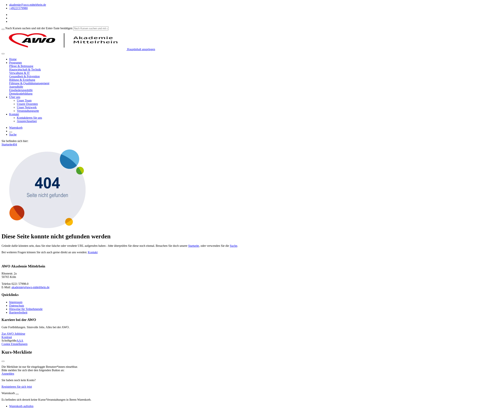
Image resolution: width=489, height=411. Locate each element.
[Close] (17, 394)
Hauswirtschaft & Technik (25, 69)
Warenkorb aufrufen (21, 406)
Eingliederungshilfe (21, 90)
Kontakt (93, 252)
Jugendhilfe (16, 86)
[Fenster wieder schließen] (3, 361)
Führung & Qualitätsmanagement (29, 83)
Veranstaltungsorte (28, 110)
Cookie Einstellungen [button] (15, 344)
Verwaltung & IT (19, 73)
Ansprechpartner (27, 121)
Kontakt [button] (14, 114)
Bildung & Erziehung (22, 79)
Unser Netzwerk (27, 107)
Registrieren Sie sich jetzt (17, 386)
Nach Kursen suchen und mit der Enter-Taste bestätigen (38, 28)
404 (14, 144)
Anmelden (8, 373)
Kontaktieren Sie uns (29, 117)
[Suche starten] (3, 29)
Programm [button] (15, 62)
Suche (13, 134)
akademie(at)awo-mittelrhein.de (30, 287)
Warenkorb (16, 127)
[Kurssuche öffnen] (10, 132)
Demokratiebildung (20, 93)
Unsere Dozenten (27, 104)
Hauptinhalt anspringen (140, 49)
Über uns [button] (14, 97)
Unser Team (24, 100)
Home (13, 59)
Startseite (7, 144)
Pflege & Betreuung (21, 66)
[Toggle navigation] (3, 53)
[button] (13, 333)
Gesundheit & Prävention (24, 76)
